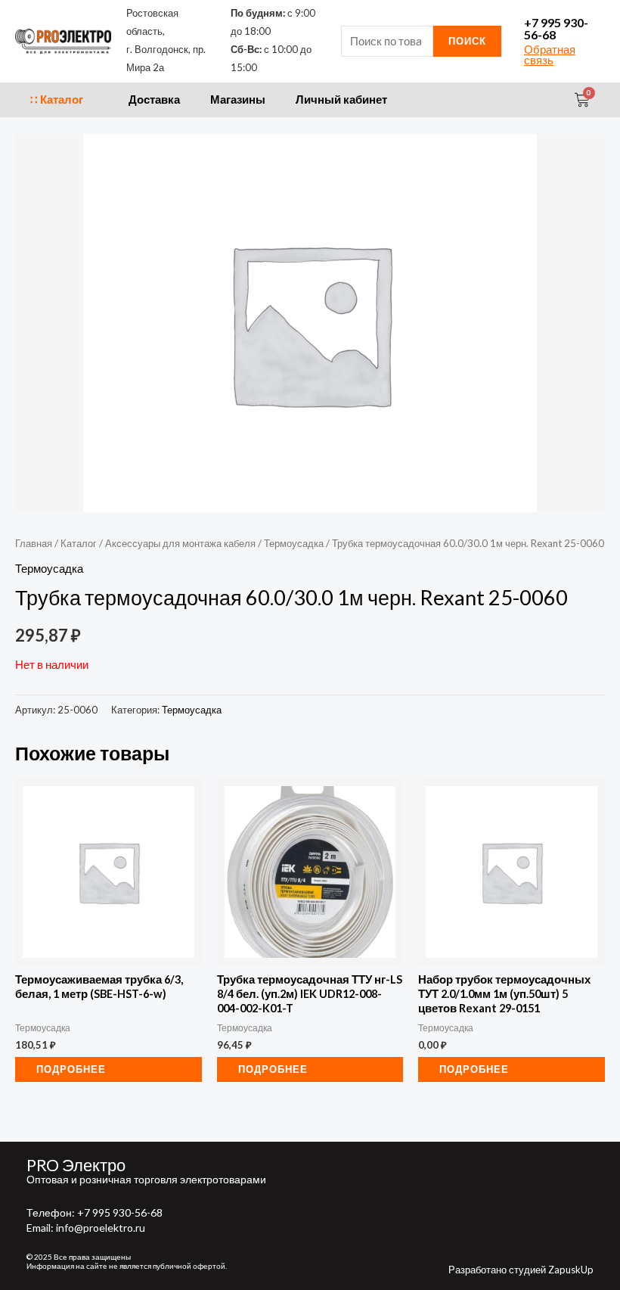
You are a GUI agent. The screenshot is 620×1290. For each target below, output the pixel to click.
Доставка (154, 99)
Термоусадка (294, 543)
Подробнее (71, 1069)
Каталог (78, 543)
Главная (33, 543)
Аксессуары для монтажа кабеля (180, 543)
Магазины (237, 99)
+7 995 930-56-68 (556, 28)
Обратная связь (549, 55)
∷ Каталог (56, 99)
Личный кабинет (341, 99)
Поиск (467, 41)
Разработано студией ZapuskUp (521, 1270)
